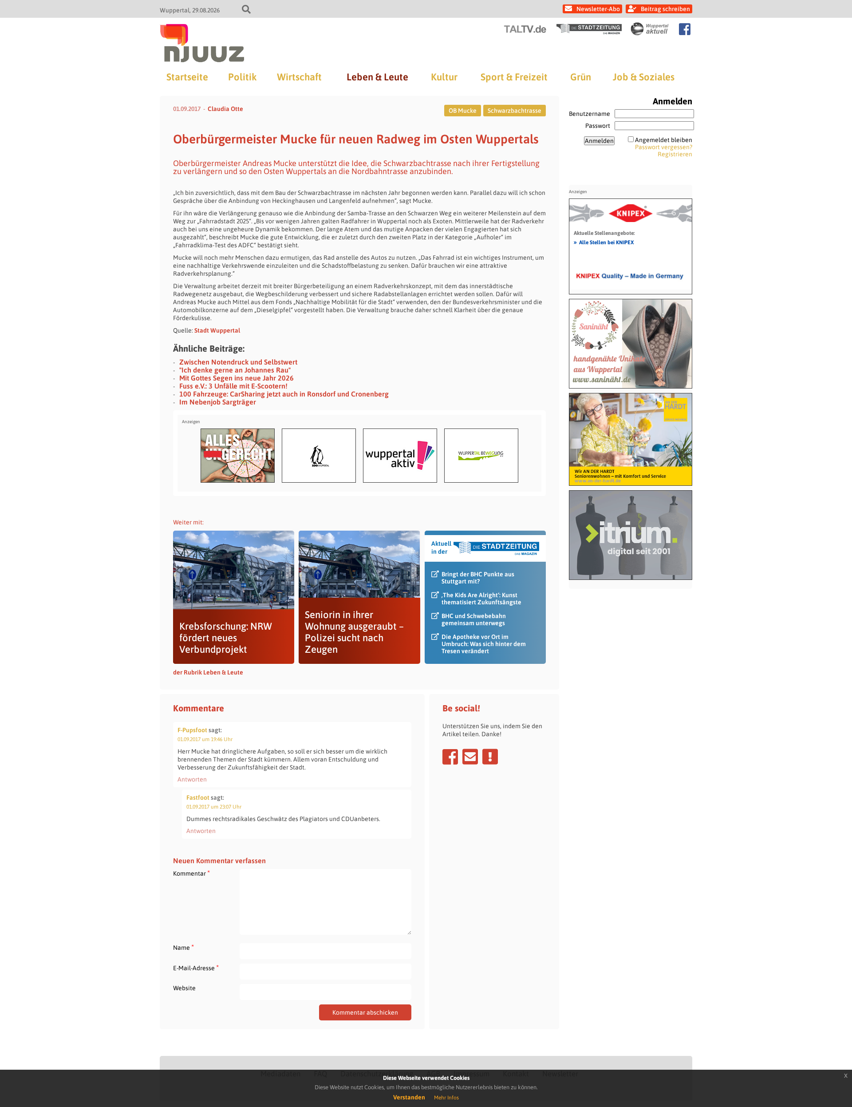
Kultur (444, 77)
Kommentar (191, 873)
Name (183, 947)
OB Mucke (463, 110)
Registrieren (675, 154)
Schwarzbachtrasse (514, 110)
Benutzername (589, 113)
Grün (580, 77)
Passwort (597, 125)
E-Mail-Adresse (196, 968)
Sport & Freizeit (514, 77)
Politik (242, 77)
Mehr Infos (446, 1098)
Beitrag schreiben (665, 8)
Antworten (192, 779)
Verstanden (409, 1097)
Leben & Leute (377, 77)
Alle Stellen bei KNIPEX (604, 242)
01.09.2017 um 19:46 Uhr (205, 739)
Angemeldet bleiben (663, 139)
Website (184, 988)
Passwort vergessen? (663, 147)
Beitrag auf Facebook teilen (450, 756)
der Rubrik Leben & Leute (208, 672)
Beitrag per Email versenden (470, 756)
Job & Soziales (643, 77)
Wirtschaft (299, 77)
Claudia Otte (225, 108)
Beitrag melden (490, 756)
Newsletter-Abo (598, 8)
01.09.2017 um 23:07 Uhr (213, 807)
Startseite (187, 77)
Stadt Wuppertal (217, 330)
